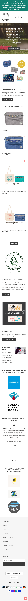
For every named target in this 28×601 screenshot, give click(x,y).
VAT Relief (5, 549)
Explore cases (14, 48)
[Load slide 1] (12, 460)
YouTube (8, 336)
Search (5, 529)
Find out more (7, 99)
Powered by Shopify (19, 596)
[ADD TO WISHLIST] (24, 112)
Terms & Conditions (8, 537)
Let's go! (6, 294)
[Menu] (25, 17)
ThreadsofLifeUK (11, 596)
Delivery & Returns (8, 545)
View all (14, 243)
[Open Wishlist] (25, 598)
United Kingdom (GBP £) (13, 573)
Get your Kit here (9, 339)
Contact (5, 525)
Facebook (20, 336)
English (13, 577)
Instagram (13, 336)
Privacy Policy (6, 541)
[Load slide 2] (14, 460)
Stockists (5, 533)
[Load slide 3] (15, 460)
